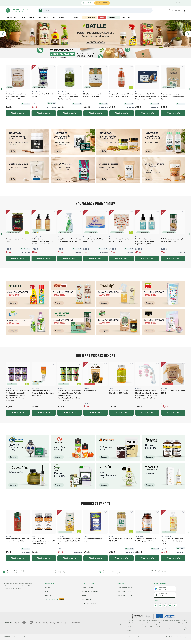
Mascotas (61, 17)
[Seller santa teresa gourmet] (73, 448)
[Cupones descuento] (96, 53)
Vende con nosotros (124, 592)
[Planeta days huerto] (27, 294)
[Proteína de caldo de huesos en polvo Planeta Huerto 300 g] (27, 142)
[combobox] (95, 10)
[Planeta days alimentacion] (73, 322)
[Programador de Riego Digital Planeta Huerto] (73, 142)
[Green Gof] (73, 476)
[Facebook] (155, 605)
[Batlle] (95, 34)
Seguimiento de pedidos (89, 592)
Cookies (144, 637)
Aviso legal (120, 637)
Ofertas (101, 17)
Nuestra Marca (113, 17)
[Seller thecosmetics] (27, 476)
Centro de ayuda (107, 573)
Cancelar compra (182, 637)
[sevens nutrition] (163, 448)
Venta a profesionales (124, 588)
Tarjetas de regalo (54, 599)
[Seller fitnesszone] (118, 448)
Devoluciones (86, 599)
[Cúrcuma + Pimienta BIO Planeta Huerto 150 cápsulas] (163, 170)
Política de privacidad (133, 637)
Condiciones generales (156, 637)
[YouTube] (170, 605)
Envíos (83, 595)
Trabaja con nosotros (124, 595)
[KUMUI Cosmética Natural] (118, 476)
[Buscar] (40, 10)
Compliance (49, 595)
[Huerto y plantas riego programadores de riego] (27, 448)
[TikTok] (175, 605)
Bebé (53, 17)
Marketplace (126, 17)
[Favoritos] (27, 67)
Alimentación (11, 17)
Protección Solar (89, 17)
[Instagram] (160, 605)
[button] (183, 10)
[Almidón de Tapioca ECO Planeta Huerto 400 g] (118, 170)
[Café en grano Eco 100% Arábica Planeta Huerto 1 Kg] (73, 170)
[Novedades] (118, 142)
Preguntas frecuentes (88, 603)
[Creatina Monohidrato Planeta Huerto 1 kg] (27, 170)
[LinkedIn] (165, 605)
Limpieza (22, 17)
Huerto (69, 17)
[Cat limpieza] (27, 322)
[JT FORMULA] (163, 476)
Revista (47, 588)
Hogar (76, 17)
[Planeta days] (73, 294)
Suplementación (43, 17)
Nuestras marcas (51, 592)
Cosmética (31, 17)
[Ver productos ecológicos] (27, 232)
